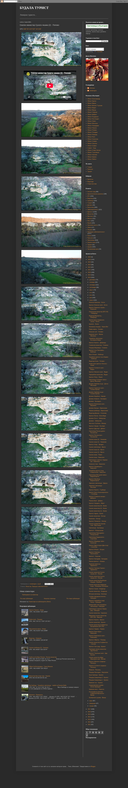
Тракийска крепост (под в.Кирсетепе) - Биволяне (97, 471)
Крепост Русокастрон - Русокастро (96, 436)
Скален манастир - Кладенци (98, 591)
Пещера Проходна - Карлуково (98, 672)
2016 (89, 711)
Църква (89, 247)
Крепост (89, 212)
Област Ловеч (91, 121)
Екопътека (90, 207)
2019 (89, 275)
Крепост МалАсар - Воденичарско (95, 479)
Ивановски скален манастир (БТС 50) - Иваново (97, 616)
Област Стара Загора (94, 150)
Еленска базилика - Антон (97, 302)
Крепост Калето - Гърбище (97, 490)
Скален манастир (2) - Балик (98, 508)
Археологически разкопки (95, 194)
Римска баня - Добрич (96, 500)
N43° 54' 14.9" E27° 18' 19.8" (32, 29)
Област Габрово (92, 112)
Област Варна (91, 103)
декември (92, 279)
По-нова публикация (26, 598)
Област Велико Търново (94, 105)
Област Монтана (92, 123)
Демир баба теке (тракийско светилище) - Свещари (97, 605)
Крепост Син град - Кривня (97, 646)
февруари (92, 703)
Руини (89, 235)
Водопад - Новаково (35, 638)
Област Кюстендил (93, 119)
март (91, 700)
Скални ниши (91, 242)
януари (91, 706)
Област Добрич (92, 114)
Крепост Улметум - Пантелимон (95, 552)
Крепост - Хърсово (94, 556)
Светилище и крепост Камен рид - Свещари (98, 609)
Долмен (89, 205)
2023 (89, 264)
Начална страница (49, 598)
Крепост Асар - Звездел (96, 444)
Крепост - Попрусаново (96, 530)
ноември (92, 282)
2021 (89, 269)
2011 (89, 724)
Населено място (92, 225)
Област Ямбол (91, 159)
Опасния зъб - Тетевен (96, 331)
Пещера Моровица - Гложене (98, 347)
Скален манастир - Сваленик (98, 613)
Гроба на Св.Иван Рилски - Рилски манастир (43, 657)
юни (90, 295)
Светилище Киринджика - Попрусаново (97, 533)
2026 (89, 257)
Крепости (90, 179)
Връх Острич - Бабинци (96, 354)
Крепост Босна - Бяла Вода (97, 415)
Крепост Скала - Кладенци (97, 588)
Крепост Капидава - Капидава (98, 559)
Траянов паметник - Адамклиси (95, 564)
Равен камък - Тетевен (96, 329)
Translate (99, 51)
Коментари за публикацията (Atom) (40, 601)
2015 (89, 714)
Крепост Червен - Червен (97, 629)
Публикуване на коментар (30, 594)
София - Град (91, 148)
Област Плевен (92, 130)
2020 (89, 272)
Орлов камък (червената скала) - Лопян (96, 320)
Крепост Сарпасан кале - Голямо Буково (96, 388)
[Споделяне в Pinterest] (53, 584)
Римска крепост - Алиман (97, 561)
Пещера (89, 229)
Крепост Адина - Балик (96, 513)
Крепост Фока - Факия (96, 377)
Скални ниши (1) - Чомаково (97, 442)
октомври (92, 285)
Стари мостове (92, 184)
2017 (89, 709)
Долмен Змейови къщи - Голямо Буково (96, 392)
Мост (89, 220)
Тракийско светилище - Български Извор (96, 339)
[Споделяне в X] (49, 584)
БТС (88, 196)
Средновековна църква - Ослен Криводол (96, 685)
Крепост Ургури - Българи (97, 426)
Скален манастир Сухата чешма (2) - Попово (96, 573)
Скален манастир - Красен (97, 622)
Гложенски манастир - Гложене (98, 345)
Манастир (28, 586)
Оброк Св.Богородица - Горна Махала (41, 666)
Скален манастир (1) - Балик (98, 511)
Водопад (90, 198)
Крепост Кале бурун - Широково (95, 632)
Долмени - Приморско (36, 694)
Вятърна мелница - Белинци (98, 594)
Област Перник (92, 128)
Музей (89, 223)
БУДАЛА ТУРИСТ (34, 8)
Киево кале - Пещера (35, 619)
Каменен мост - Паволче (96, 689)
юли (90, 292)
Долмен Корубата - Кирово (97, 396)
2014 (89, 717)
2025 (89, 259)
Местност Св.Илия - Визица (97, 423)
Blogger (93, 766)
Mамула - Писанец (95, 669)
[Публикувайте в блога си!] (47, 584)
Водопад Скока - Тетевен (96, 361)
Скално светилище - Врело (97, 447)
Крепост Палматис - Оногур (97, 521)
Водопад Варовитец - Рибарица (95, 316)
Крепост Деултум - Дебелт (97, 428)
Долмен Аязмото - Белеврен (98, 398)
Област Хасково (92, 154)
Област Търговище (93, 152)
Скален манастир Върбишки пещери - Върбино (97, 581)
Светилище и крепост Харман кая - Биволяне (98, 460)
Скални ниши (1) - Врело (96, 452)
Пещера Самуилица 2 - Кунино (98, 677)
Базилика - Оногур (94, 518)
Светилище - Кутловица (96, 528)
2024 (89, 262)
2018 (89, 277)
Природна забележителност (40, 586)
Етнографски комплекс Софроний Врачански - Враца (97, 693)
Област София (92, 145)
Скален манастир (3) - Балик (98, 505)
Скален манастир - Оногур (97, 516)
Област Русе (91, 137)
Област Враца (91, 110)
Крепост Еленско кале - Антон (98, 305)
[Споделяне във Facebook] (51, 584)
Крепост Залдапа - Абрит (96, 503)
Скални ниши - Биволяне (96, 457)
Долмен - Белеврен (95, 401)
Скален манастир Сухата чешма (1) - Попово (96, 577)
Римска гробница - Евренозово (98, 410)
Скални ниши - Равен (95, 454)
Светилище (90, 240)
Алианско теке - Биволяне (97, 464)
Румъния (90, 169)
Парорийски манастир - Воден (98, 374)
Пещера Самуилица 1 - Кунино (98, 680)
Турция (89, 171)
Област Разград (92, 134)
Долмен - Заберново (95, 421)
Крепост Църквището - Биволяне (96, 467)
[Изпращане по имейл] (45, 584)
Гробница (90, 200)
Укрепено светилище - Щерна (98, 483)
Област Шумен (92, 157)
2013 (89, 719)
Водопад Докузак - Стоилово (98, 413)
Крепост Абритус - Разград (97, 640)
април (91, 300)
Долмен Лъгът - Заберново (97, 418)
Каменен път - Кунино (96, 682)
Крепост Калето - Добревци (97, 342)
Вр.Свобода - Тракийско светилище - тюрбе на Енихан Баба (47, 685)
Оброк (89, 227)
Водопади (90, 181)
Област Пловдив (92, 132)
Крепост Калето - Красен (96, 619)
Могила (89, 218)
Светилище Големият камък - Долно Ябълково (98, 380)
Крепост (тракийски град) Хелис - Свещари (96, 601)
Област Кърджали (92, 116)
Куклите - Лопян (94, 324)
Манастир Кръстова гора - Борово (39, 676)
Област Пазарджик (93, 125)
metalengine (93, 90)
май (90, 297)
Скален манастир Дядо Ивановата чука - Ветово (97, 658)
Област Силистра (92, 139)
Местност (90, 216)
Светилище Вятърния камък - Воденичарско (98, 475)
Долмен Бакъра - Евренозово (98, 408)
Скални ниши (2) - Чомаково (97, 439)
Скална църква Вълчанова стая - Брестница (97, 524)
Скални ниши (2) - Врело (96, 449)
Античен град (91, 191)
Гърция (89, 167)
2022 (89, 267)
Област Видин (91, 107)
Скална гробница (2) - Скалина (38, 647)
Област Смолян (92, 143)
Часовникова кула (92, 249)
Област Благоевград (93, 98)
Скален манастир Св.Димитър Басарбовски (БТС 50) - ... (98, 625)
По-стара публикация (73, 598)
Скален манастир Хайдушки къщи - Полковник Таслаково (98, 585)
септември (92, 287)
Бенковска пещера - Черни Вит (98, 326)
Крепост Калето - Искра (36, 610)
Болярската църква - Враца (97, 697)
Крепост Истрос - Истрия (96, 549)
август (91, 290)
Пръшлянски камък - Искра (37, 629)
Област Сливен (92, 141)
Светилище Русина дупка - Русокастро (97, 431)
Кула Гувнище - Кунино (96, 675)
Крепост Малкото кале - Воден (98, 372)
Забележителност (92, 209)
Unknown (92, 88)
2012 (89, 722)
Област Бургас (91, 101)
